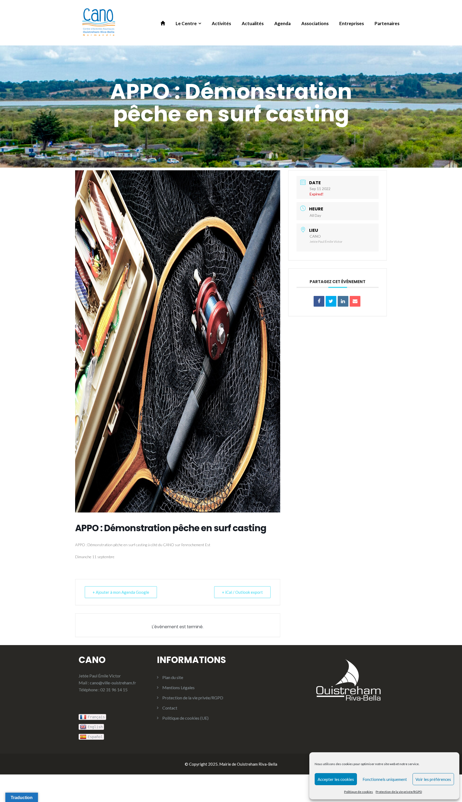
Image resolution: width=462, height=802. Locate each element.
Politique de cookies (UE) (185, 717)
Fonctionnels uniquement (385, 779)
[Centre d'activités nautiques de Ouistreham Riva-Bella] (99, 22)
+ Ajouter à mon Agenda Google (121, 592)
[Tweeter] (331, 301)
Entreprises (351, 23)
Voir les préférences (433, 779)
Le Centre (186, 23)
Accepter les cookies (336, 779)
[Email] (355, 301)
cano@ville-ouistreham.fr (113, 682)
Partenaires (387, 23)
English (95, 727)
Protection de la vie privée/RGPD (399, 792)
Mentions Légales (178, 687)
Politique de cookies (358, 792)
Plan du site (172, 677)
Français (96, 717)
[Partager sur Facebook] (319, 301)
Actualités (253, 23)
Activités (221, 23)
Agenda (282, 23)
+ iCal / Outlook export (242, 592)
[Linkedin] (343, 301)
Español (95, 737)
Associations (315, 23)
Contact (169, 707)
